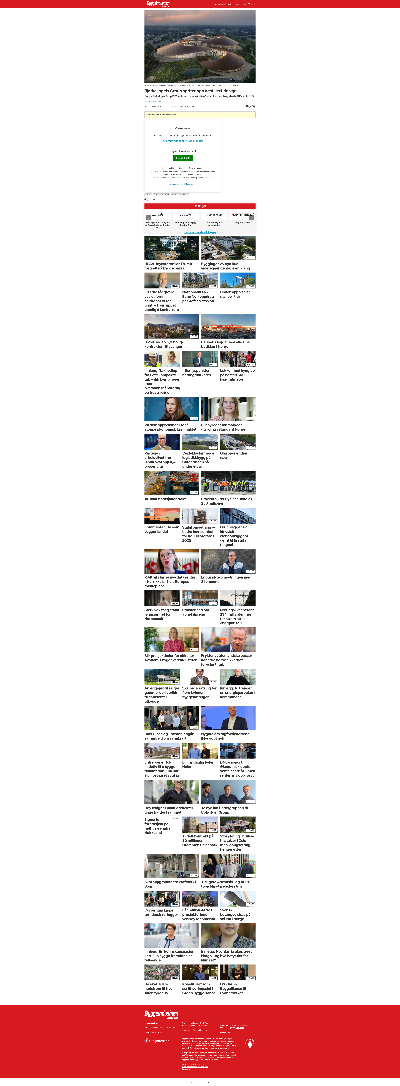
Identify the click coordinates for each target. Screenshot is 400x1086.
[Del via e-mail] (253, 106)
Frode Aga (204, 1023)
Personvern (186, 1069)
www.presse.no (223, 1048)
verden (148, 195)
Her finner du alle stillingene (200, 232)
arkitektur (164, 195)
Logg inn (236, 4)
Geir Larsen (240, 1028)
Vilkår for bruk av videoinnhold (193, 1064)
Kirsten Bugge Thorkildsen (238, 1025)
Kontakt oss (209, 178)
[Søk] (244, 4)
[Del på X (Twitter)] (250, 106)
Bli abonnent (183, 158)
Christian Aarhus (202, 1025)
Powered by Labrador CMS (200, 1083)
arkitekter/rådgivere (180, 195)
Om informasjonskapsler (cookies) (195, 1067)
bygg (156, 195)
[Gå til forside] (158, 4)
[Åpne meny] (251, 4)
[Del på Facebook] (247, 106)
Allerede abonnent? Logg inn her (183, 140)
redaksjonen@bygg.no (198, 1030)
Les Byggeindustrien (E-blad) (220, 4)
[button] (148, 217)
